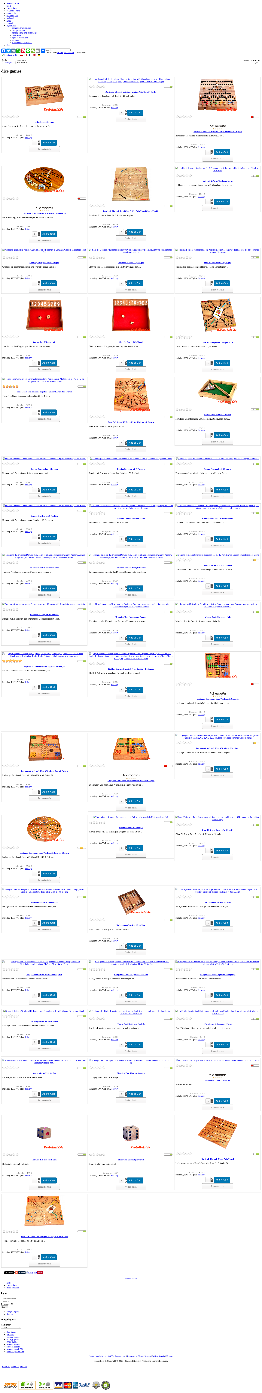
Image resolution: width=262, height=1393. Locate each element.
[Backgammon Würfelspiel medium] (131, 915)
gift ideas (10, 1334)
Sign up (10, 1314)
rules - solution (13, 1288)
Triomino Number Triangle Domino (131, 568)
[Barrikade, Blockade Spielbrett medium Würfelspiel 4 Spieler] (131, 81)
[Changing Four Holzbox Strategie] (131, 1063)
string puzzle (12, 1342)
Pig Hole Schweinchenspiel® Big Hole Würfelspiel (44, 666)
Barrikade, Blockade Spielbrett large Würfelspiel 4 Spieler (217, 132)
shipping (15, 40)
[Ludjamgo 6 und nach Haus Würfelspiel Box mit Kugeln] (131, 761)
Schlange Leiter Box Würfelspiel (44, 1021)
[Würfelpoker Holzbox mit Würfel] (217, 1013)
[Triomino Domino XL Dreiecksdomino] (217, 508)
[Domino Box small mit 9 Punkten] (44, 458)
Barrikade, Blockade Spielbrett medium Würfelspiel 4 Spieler (130, 92)
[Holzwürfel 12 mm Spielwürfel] (217, 1060)
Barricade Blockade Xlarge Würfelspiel (218, 1159)
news (9, 6)
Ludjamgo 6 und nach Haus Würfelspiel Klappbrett (217, 748)
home (9, 1283)
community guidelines (21, 28)
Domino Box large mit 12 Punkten (217, 565)
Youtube (23, 1366)
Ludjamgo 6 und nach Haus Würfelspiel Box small (218, 699)
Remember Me (7, 1304)
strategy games (13, 1339)
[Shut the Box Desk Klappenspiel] (131, 252)
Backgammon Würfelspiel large (218, 902)
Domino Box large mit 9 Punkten (131, 469)
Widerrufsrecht (158, 1356)
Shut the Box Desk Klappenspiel (131, 263)
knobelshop (12, 8)
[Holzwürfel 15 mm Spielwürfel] (44, 1149)
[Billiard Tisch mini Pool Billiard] (217, 404)
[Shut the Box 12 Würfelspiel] (131, 332)
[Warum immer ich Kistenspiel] (131, 817)
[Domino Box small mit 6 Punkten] (217, 458)
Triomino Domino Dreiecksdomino (131, 518)
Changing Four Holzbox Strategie (131, 1073)
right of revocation (20, 38)
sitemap (10, 45)
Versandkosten (144, 1356)
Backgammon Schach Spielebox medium (131, 975)
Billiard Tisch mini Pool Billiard (217, 415)
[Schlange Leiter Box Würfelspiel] (44, 1011)
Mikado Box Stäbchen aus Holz (218, 617)
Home (60, 52)
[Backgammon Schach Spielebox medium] (131, 964)
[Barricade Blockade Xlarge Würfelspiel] (217, 1148)
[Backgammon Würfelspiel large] (217, 892)
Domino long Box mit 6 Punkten (44, 516)
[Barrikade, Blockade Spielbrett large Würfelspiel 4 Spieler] (217, 111)
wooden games (13, 1344)
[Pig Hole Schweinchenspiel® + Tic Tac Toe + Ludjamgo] (131, 658)
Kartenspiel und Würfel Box (44, 1073)
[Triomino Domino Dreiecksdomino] (131, 508)
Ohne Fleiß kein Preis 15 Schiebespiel (217, 830)
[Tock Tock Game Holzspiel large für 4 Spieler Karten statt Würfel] (44, 381)
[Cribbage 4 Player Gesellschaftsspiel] (44, 252)
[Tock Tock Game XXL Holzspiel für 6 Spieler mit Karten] (44, 1226)
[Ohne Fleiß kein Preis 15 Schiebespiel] (217, 819)
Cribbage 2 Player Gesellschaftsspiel (218, 181)
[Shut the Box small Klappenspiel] (217, 252)
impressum (16, 35)
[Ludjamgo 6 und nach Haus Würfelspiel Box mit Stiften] (44, 761)
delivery (28, 137)
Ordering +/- (8, 63)
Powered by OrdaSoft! (131, 1278)
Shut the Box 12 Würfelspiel (131, 342)
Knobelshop (101, 1356)
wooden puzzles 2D (15, 1351)
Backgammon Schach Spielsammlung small (44, 975)
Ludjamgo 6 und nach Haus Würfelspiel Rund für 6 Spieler (44, 853)
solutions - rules (13, 11)
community (11, 13)
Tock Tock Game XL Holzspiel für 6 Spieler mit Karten (131, 422)
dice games (11, 1332)
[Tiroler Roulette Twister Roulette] (131, 1013)
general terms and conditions (24, 33)
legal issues (11, 25)
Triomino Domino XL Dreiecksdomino (217, 518)
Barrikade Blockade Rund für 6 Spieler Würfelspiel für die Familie (131, 211)
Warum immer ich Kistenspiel (131, 828)
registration (11, 18)
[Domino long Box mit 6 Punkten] (44, 505)
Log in (4, 1307)
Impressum (132, 1356)
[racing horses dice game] (44, 111)
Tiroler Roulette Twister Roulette (131, 1024)
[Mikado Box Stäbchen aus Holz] (217, 607)
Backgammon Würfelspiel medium (131, 925)
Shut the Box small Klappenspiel (217, 263)
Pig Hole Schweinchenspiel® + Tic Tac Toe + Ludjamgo (131, 669)
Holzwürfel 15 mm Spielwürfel (44, 1160)
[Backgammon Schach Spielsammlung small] (44, 964)
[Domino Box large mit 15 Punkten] (44, 604)
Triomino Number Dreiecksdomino (44, 568)
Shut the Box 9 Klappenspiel (44, 342)
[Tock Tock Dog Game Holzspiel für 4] (217, 332)
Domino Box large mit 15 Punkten (44, 615)
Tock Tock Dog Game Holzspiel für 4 (217, 342)
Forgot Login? (13, 1312)
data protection (18, 30)
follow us (6, 1366)
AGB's (111, 1356)
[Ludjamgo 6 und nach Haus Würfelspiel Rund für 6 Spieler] (44, 842)
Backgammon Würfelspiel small (44, 902)
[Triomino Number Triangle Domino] (131, 557)
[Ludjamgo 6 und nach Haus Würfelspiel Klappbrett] (217, 738)
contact (10, 23)
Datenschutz (120, 1356)
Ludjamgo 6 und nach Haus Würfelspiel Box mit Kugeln (131, 781)
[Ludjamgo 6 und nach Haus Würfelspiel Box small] (217, 679)
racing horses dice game (44, 122)
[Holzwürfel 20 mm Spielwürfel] (131, 1149)
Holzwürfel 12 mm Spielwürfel (217, 1080)
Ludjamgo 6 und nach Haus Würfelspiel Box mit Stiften (44, 771)
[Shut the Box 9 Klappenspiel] (44, 332)
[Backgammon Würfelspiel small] (44, 892)
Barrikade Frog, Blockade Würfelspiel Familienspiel (44, 213)
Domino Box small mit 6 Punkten (217, 469)
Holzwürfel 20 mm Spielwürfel (131, 1160)
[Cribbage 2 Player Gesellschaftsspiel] (217, 170)
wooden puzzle (13, 1347)
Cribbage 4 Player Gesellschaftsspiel (44, 263)
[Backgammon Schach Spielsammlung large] (217, 964)
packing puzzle (13, 1337)
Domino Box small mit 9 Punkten (44, 469)
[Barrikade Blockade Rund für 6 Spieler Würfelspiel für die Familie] (131, 201)
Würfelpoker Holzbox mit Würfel (218, 1024)
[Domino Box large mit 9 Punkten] (131, 458)
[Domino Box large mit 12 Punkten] (218, 555)
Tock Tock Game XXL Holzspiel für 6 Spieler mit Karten (44, 1237)
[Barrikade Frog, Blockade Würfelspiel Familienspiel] (44, 193)
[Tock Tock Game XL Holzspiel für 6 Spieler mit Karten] (131, 412)
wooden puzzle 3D (15, 1349)
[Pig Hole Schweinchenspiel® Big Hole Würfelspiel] (44, 656)
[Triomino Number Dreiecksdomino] (44, 557)
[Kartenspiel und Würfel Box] (44, 1063)
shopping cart (12, 15)
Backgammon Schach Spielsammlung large (217, 975)
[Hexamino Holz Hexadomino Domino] (131, 607)
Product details (44, 149)
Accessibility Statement (22, 42)
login (9, 20)
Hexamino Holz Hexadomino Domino (130, 617)
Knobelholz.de (13, 3)
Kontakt (169, 1356)
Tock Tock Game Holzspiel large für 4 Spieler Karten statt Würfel (44, 392)
